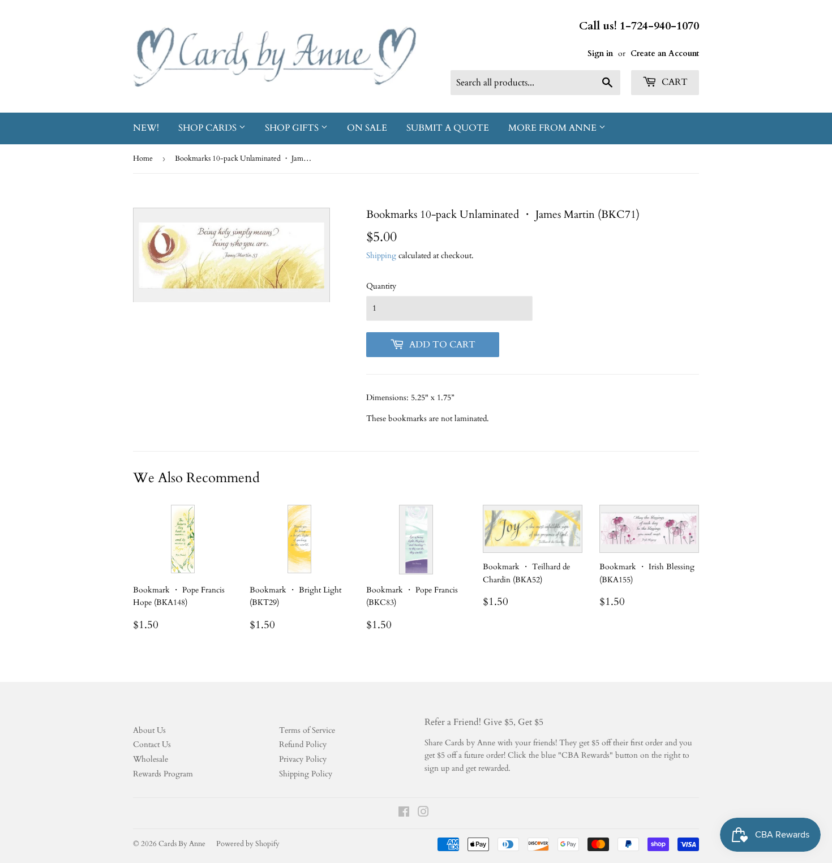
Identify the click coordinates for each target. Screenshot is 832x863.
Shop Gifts (293, 128)
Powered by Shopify (248, 844)
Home (143, 158)
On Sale (367, 128)
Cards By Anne (181, 844)
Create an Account (665, 53)
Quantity (381, 286)
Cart (673, 82)
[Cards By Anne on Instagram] (423, 813)
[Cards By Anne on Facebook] (404, 813)
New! (146, 128)
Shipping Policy (305, 773)
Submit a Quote (447, 128)
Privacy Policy (303, 759)
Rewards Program (163, 773)
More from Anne (553, 128)
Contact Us (152, 744)
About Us (149, 730)
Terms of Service (307, 730)
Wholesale (150, 759)
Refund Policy (303, 744)
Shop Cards (208, 128)
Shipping (381, 255)
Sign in (600, 53)
